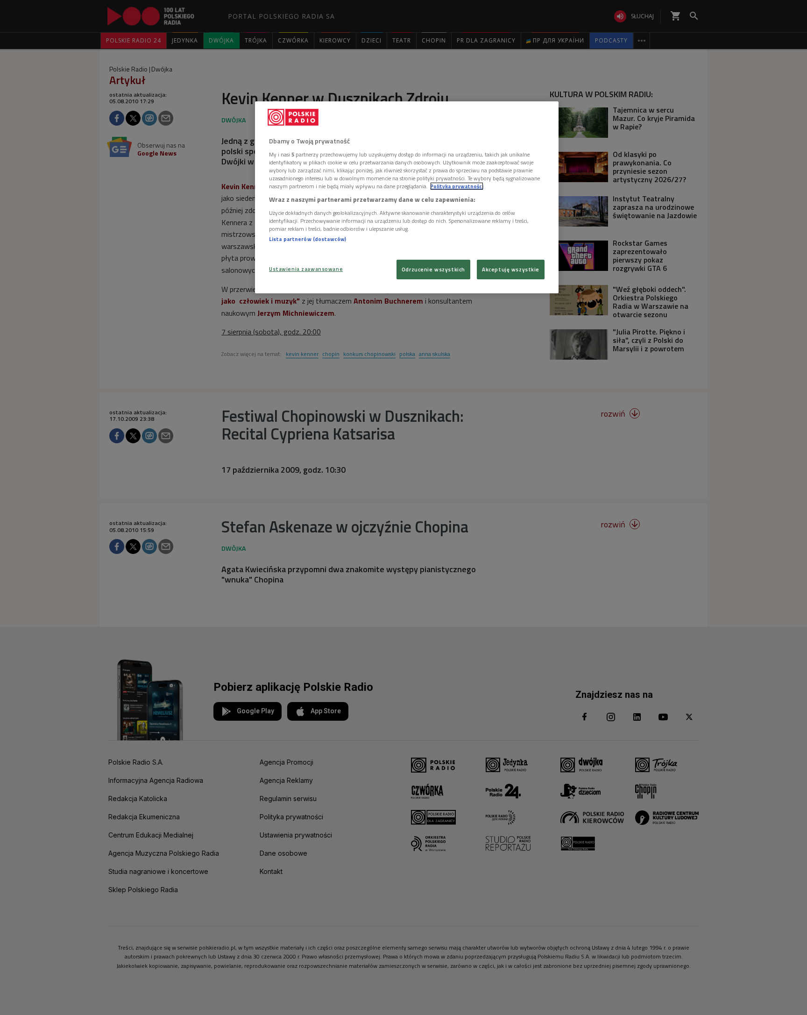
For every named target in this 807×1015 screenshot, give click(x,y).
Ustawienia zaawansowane (306, 269)
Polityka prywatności (456, 186)
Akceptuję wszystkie (510, 269)
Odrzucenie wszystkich (433, 269)
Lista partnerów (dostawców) (307, 239)
